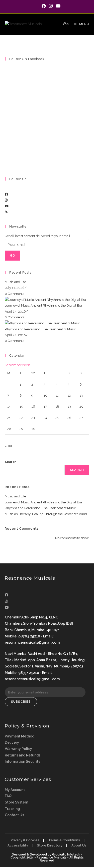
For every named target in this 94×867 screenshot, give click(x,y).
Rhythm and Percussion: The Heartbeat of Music (40, 329)
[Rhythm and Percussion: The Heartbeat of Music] (42, 323)
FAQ (8, 796)
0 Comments (14, 294)
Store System (16, 802)
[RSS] (6, 212)
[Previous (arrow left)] (9, 433)
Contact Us (14, 815)
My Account (15, 790)
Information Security (22, 761)
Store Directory (49, 845)
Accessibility (18, 845)
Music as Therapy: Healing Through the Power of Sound (46, 514)
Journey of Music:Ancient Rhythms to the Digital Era (43, 305)
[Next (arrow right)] (85, 433)
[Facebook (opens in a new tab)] (43, 6)
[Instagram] (6, 200)
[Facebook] (6, 194)
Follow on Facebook (26, 59)
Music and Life (15, 282)
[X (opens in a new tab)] (37, 6)
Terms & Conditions (64, 840)
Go (12, 255)
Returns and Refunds (22, 755)
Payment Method (19, 736)
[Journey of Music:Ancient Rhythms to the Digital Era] (45, 299)
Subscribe (21, 701)
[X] (6, 188)
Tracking (12, 809)
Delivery (12, 742)
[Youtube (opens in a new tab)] (57, 6)
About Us (78, 845)
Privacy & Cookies (25, 840)
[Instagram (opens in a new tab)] (50, 6)
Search (11, 462)
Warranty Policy (18, 749)
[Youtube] (7, 206)
